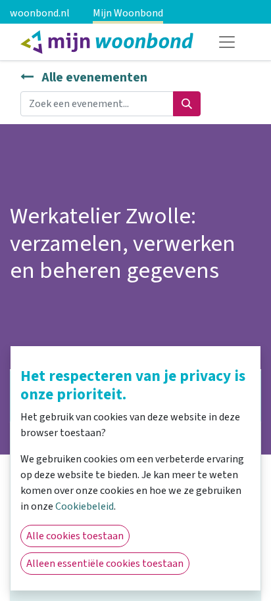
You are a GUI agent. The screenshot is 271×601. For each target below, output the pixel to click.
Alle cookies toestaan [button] (75, 536)
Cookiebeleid (84, 506)
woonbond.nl (40, 13)
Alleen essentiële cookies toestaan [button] (105, 563)
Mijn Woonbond (128, 13)
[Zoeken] (187, 103)
